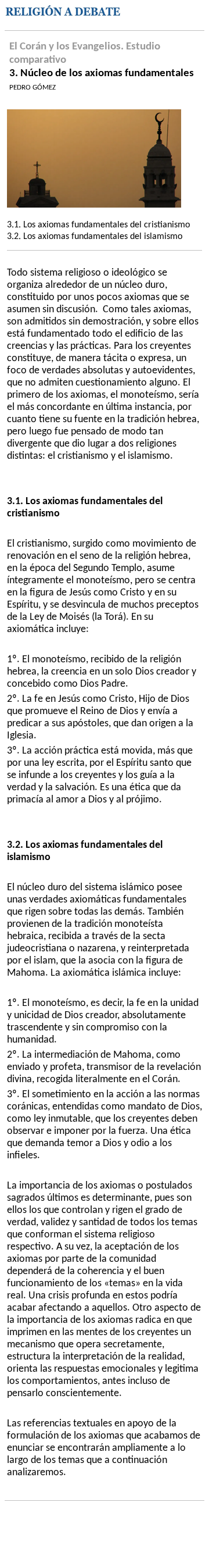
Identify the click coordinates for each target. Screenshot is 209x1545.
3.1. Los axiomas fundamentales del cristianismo (98, 225)
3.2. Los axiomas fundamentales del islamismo (94, 236)
